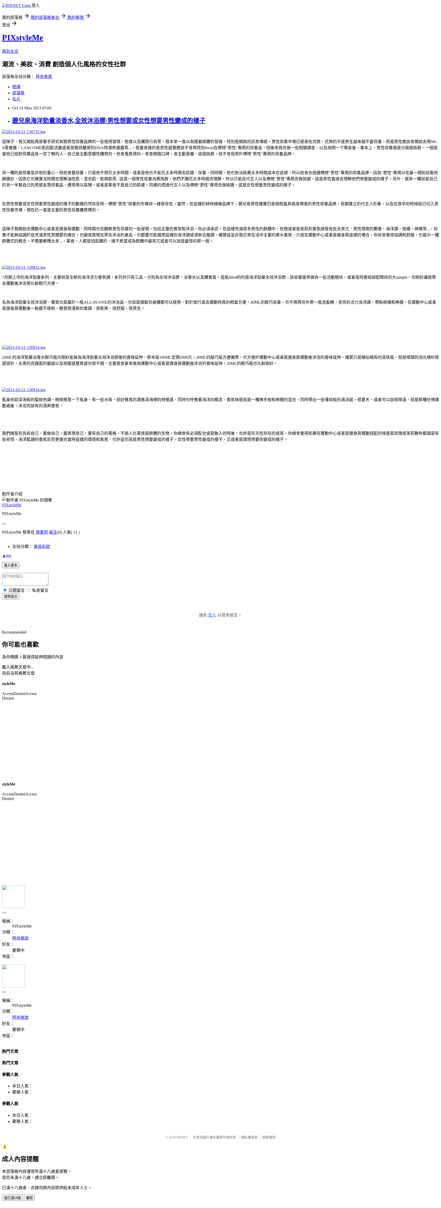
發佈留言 (10, 596)
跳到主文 (10, 51)
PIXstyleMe (22, 37)
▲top (6, 555)
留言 (53, 532)
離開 (29, 1198)
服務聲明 (269, 1137)
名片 (16, 99)
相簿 (16, 87)
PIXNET (182, 1137)
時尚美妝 (44, 76)
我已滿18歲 (12, 1198)
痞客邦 (42, 532)
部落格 (18, 93)
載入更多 (10, 565)
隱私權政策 (249, 1137)
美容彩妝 (42, 546)
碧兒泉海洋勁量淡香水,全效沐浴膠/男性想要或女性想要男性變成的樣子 (108, 120)
